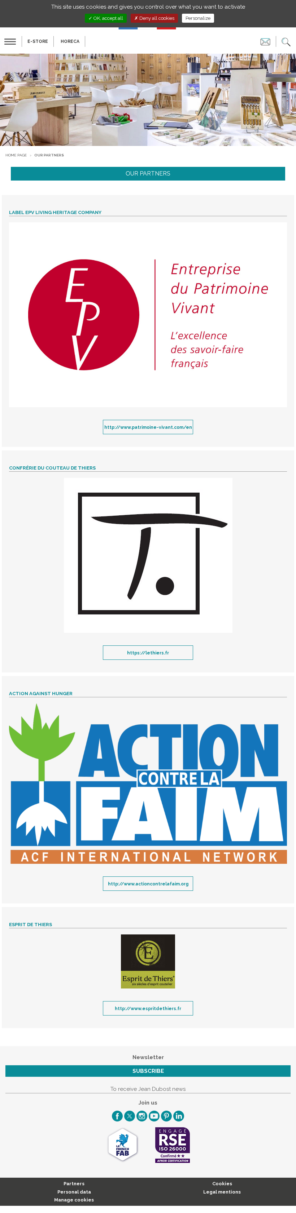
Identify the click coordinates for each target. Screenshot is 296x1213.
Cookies (222, 1183)
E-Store (37, 41)
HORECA (70, 41)
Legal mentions (222, 1192)
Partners (74, 1183)
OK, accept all (107, 18)
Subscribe (148, 1071)
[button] (286, 41)
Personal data (74, 1192)
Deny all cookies (156, 18)
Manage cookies (74, 1200)
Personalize (198, 18)
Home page (16, 155)
